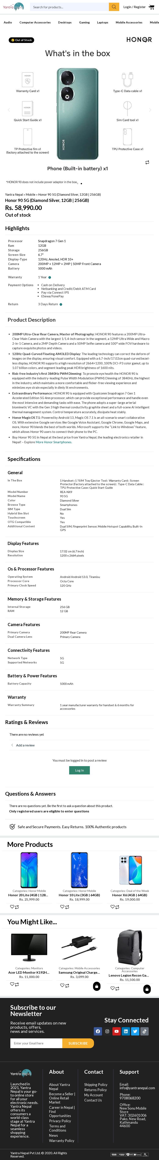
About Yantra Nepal (59, 1087)
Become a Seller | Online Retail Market (62, 1098)
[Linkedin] (126, 1031)
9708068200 (130, 1098)
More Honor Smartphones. (54, 442)
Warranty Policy (61, 1141)
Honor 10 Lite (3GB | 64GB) (79, 895)
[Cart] (151, 7)
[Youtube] (116, 1031)
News (53, 1135)
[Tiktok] (144, 1031)
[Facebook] (98, 1031)
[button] (8, 110)
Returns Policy (95, 1090)
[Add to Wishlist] (146, 41)
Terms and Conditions (57, 1128)
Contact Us (93, 1100)
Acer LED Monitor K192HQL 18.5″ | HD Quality (44, 972)
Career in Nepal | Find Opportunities (62, 1111)
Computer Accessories (35, 22)
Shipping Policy (95, 1085)
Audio (8, 22)
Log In (79, 770)
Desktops (65, 22)
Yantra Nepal (14, 194)
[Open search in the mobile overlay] (74, 7)
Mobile (30, 194)
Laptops (102, 22)
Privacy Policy (60, 1121)
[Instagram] (107, 1031)
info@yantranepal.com (137, 1088)
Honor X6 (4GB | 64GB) (129, 895)
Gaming (84, 22)
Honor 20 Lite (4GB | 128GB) (29, 895)
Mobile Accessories (129, 22)
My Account (93, 1095)
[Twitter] (135, 1031)
